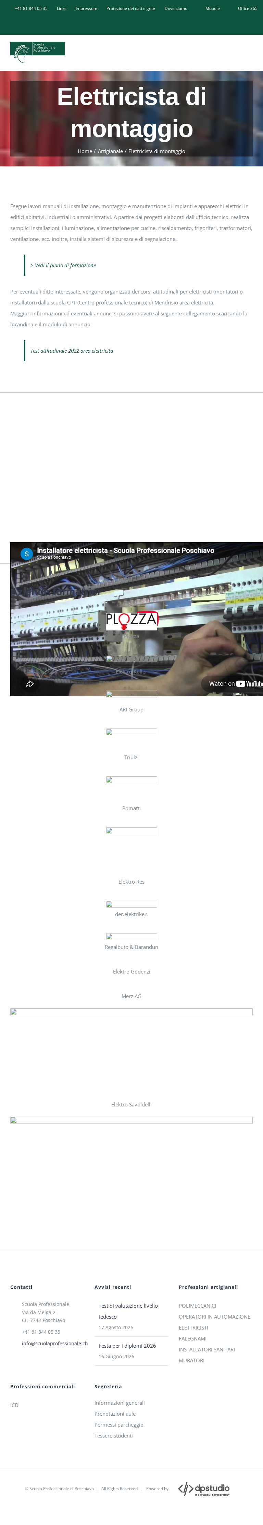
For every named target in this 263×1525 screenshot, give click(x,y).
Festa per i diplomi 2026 (127, 1345)
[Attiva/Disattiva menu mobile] (250, 51)
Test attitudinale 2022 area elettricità (71, 350)
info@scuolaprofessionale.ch (53, 1343)
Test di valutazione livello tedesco (128, 1311)
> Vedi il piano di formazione (63, 265)
